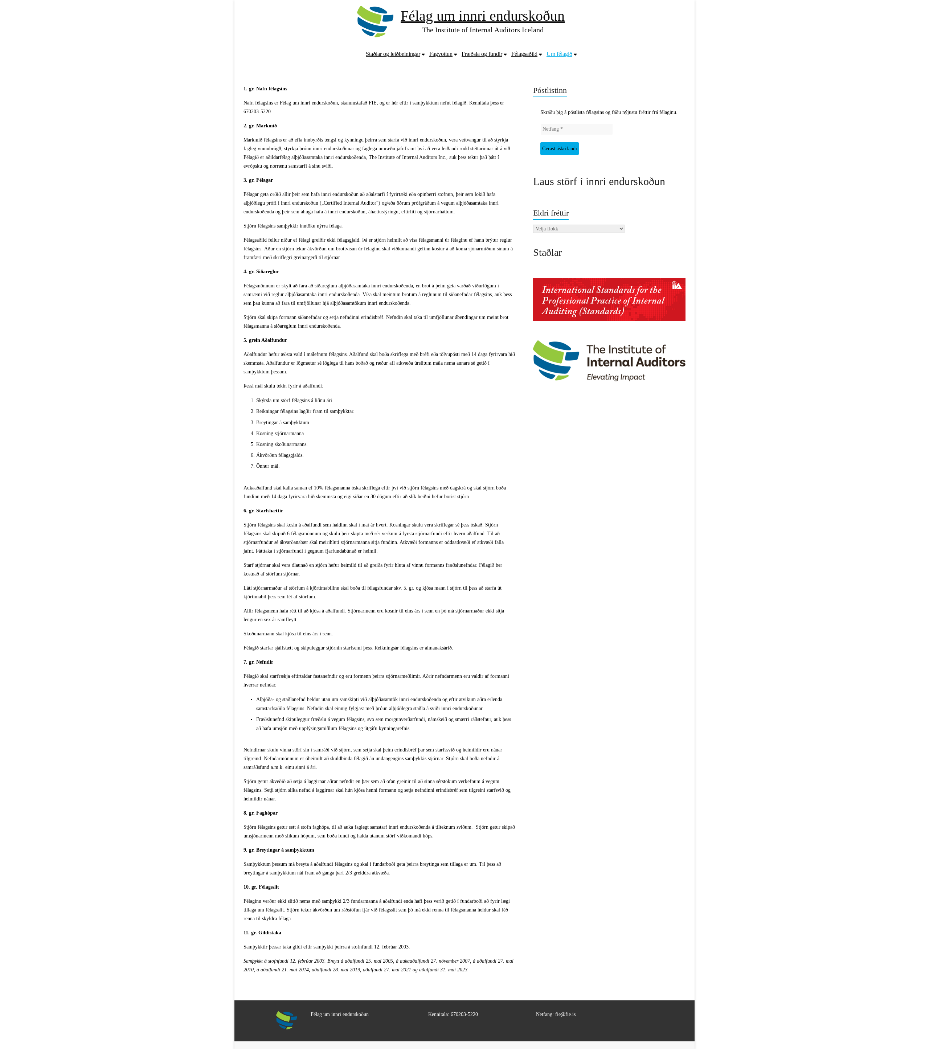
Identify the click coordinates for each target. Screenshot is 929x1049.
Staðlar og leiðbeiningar (393, 54)
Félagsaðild (524, 54)
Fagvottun (441, 54)
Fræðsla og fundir (482, 54)
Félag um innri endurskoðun (483, 16)
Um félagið (559, 54)
